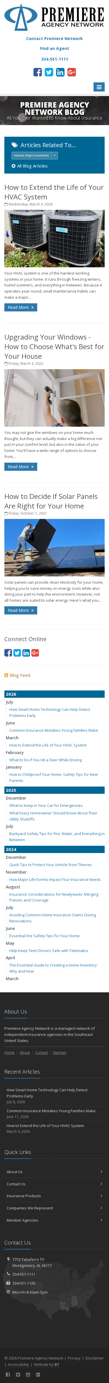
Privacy (74, 1358)
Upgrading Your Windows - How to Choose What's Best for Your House (54, 346)
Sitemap (59, 1052)
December (16, 798)
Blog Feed (20, 675)
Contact (41, 1052)
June (10, 723)
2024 (11, 849)
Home (9, 1052)
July (9, 702)
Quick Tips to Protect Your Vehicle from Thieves (50, 864)
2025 (11, 790)
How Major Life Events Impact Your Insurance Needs (55, 879)
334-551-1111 (23, 1274)
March (12, 737)
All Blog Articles (32, 166)
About (25, 1052)
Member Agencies (22, 1220)
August (13, 887)
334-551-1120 (23, 1283)
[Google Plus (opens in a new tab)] (71, 72)
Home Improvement (31, 155)
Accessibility (18, 1364)
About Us (15, 1171)
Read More (19, 307)
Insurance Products (24, 1195)
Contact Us (16, 1184)
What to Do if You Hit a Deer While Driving (45, 759)
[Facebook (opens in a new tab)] (37, 72)
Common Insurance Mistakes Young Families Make (53, 730)
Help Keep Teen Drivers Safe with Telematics (48, 950)
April (10, 957)
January (14, 767)
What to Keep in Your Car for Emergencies (46, 805)
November (16, 872)
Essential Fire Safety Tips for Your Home (44, 935)
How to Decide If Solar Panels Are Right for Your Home (51, 501)
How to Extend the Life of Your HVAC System (48, 745)
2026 (11, 694)
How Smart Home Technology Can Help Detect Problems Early (47, 1095)
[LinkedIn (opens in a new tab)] (60, 72)
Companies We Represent (30, 1208)
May (10, 943)
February (15, 752)
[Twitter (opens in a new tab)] (49, 72)
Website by (46, 1364)
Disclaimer (94, 1358)
